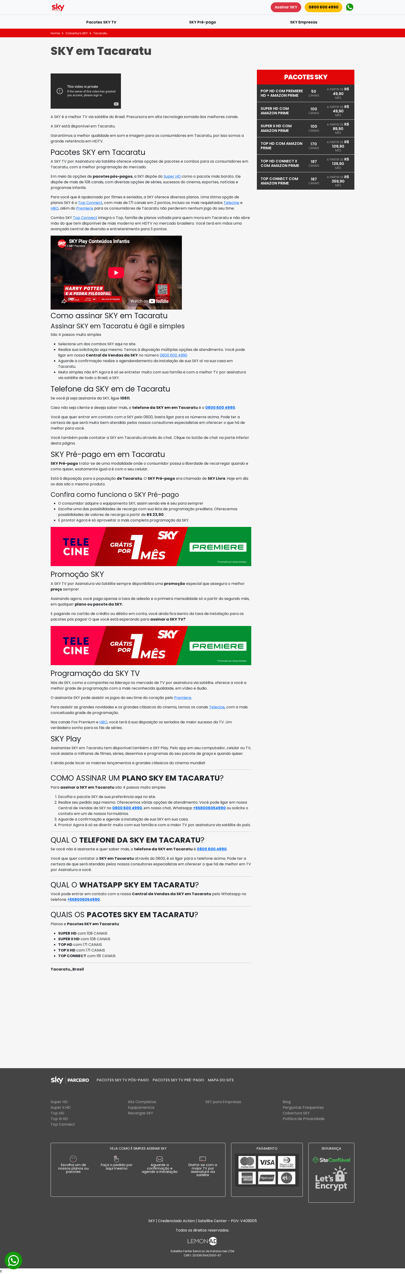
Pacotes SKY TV (101, 22)
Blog (287, 1102)
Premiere (84, 208)
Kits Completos (142, 1102)
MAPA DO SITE (221, 1080)
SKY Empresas (303, 22)
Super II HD (61, 1107)
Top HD (57, 1113)
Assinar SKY (286, 7)
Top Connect (90, 202)
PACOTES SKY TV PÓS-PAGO (123, 1080)
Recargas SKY (140, 1113)
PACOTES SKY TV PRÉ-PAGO (178, 1080)
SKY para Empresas (223, 1102)
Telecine (231, 202)
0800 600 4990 (323, 7)
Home (55, 33)
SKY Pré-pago (202, 22)
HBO (55, 208)
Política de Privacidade (304, 1118)
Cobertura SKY (77, 33)
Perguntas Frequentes (303, 1107)
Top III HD (59, 1118)
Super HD (172, 176)
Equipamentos (141, 1107)
